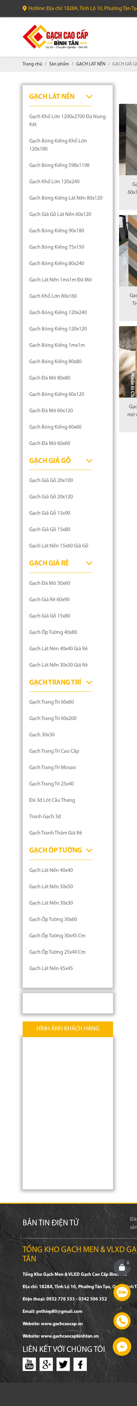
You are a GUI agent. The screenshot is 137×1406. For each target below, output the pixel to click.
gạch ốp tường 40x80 (53, 632)
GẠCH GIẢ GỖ (50, 461)
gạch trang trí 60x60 (51, 702)
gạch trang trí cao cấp (54, 751)
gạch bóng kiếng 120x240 (58, 312)
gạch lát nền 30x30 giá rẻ (58, 665)
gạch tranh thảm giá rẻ (55, 833)
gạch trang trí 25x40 (51, 784)
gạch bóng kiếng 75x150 (56, 247)
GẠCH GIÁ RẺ (49, 563)
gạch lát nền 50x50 (51, 887)
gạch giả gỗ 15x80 (49, 529)
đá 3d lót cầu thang (52, 800)
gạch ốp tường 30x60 (53, 919)
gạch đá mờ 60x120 (51, 411)
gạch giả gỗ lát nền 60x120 (60, 214)
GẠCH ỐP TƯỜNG (55, 850)
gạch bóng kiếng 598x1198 (59, 165)
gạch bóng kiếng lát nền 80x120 (65, 198)
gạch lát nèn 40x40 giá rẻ (58, 649)
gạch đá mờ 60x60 (49, 443)
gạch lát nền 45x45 (51, 968)
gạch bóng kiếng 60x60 (55, 427)
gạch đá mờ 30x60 (49, 583)
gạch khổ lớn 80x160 (53, 296)
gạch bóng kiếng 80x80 (55, 362)
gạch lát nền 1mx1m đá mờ (60, 280)
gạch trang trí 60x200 (52, 718)
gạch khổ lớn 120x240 (54, 182)
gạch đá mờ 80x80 (49, 378)
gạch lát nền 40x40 (51, 870)
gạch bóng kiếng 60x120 (56, 394)
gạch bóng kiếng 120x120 (58, 329)
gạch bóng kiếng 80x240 (56, 263)
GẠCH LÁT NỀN (51, 96)
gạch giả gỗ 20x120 (51, 497)
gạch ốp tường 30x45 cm (57, 936)
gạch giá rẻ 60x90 (49, 600)
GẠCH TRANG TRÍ (55, 682)
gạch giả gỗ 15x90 (49, 513)
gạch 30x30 (42, 735)
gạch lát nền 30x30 (51, 903)
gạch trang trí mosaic (52, 767)
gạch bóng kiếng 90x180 (56, 231)
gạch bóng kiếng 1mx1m (57, 345)
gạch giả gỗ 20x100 (51, 480)
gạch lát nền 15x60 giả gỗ (58, 546)
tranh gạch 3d (45, 816)
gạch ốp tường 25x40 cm (57, 952)
